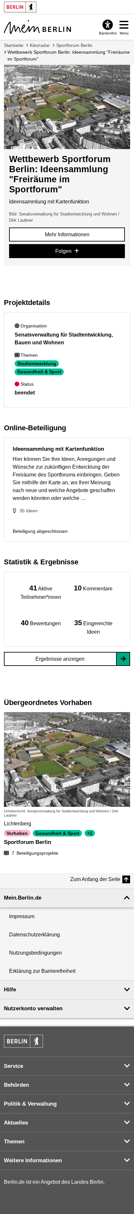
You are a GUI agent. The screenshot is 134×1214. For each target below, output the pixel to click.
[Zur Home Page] (37, 27)
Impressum (21, 916)
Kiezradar (40, 45)
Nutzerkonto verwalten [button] (33, 1008)
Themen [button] (14, 1141)
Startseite (13, 45)
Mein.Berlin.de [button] (22, 898)
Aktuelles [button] (16, 1123)
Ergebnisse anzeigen (60, 659)
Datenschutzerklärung (34, 934)
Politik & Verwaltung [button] (30, 1104)
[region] (41, 592)
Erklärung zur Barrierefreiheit (42, 971)
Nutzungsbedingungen (35, 953)
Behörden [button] (16, 1085)
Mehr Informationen (67, 234)
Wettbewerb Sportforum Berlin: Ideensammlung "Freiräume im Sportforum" (68, 55)
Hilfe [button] (10, 989)
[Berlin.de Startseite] (23, 1041)
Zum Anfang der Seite (95, 879)
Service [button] (13, 1066)
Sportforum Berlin (74, 45)
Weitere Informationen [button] (33, 1160)
